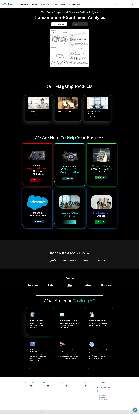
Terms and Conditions (103, 401)
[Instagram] (97, 391)
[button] (113, 4)
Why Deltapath (23, 4)
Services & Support (74, 4)
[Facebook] (97, 387)
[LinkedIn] (105, 387)
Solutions (34, 4)
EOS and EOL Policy (103, 399)
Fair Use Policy (102, 403)
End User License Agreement (105, 405)
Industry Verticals (60, 4)
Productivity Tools (45, 4)
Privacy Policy (102, 397)
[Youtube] (109, 387)
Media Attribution (102, 395)
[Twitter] (101, 387)
